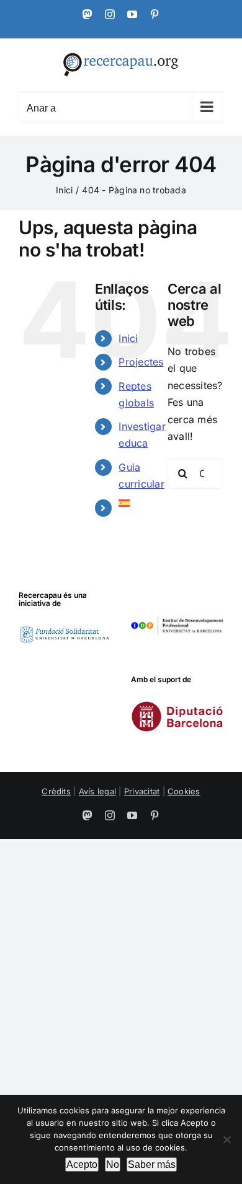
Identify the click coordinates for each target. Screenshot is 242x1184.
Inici (128, 338)
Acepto (81, 1164)
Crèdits (56, 791)
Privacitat (141, 791)
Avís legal (97, 791)
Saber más (152, 1164)
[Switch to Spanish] (134, 503)
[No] (226, 1139)
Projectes (141, 362)
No (112, 1164)
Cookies (184, 791)
